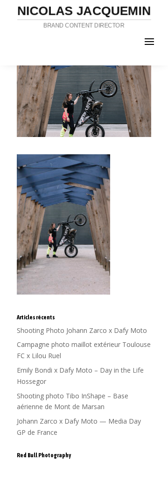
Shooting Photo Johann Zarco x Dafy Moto (82, 330)
